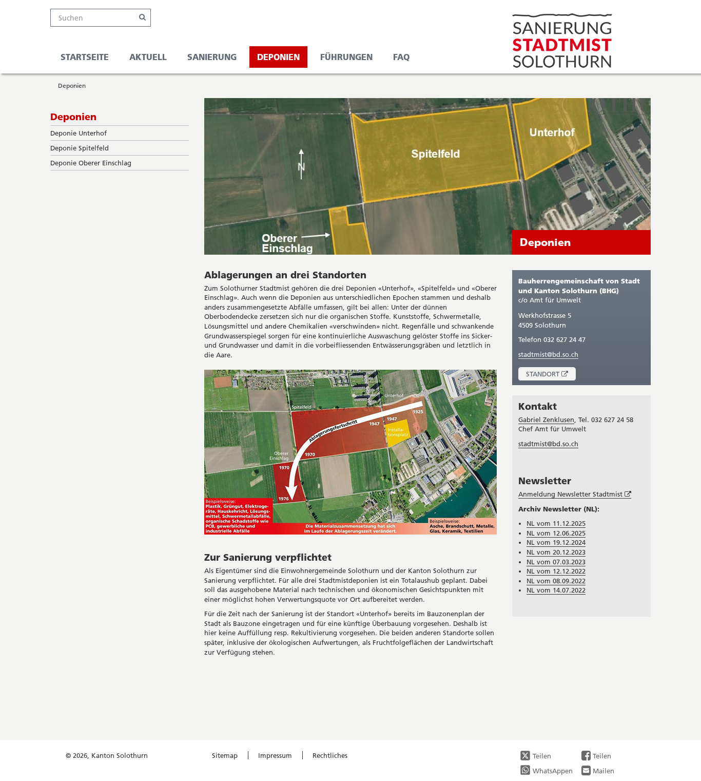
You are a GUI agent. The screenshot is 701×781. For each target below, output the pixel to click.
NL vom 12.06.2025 (556, 533)
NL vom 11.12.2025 (556, 523)
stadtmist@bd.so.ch (548, 354)
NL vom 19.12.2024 (556, 542)
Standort (551, 375)
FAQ (401, 56)
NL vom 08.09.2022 (556, 581)
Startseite (85, 56)
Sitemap (225, 755)
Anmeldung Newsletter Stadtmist (574, 494)
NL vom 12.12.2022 (556, 571)
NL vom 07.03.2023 (556, 562)
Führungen (346, 56)
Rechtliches (330, 755)
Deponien (278, 56)
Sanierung (212, 56)
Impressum (275, 755)
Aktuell (148, 56)
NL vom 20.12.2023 (556, 552)
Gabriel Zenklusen (546, 419)
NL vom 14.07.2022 (556, 590)
